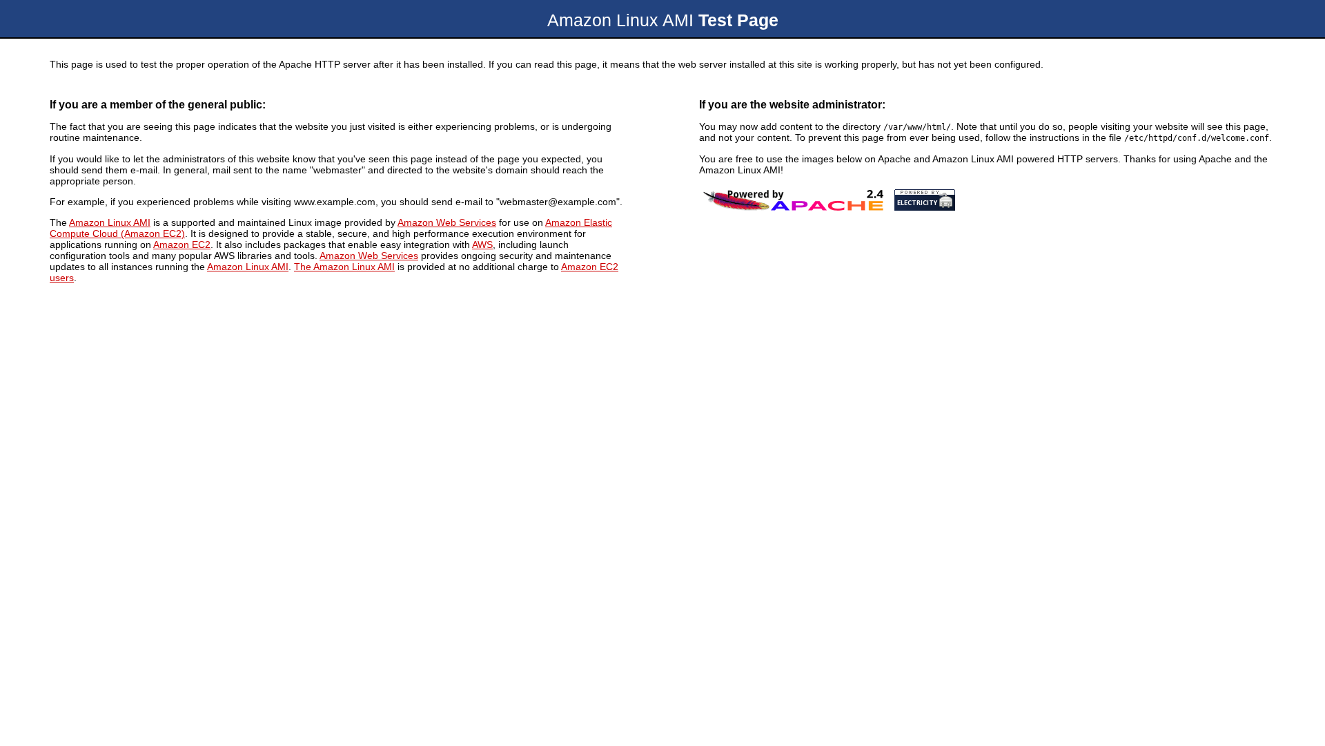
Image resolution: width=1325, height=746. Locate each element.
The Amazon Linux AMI (344, 266)
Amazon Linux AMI (109, 222)
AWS (482, 244)
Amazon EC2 (181, 244)
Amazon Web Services (447, 222)
